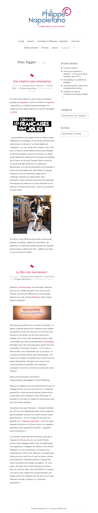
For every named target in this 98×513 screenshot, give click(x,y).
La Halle (13, 112)
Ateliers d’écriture (31, 47)
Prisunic (23, 440)
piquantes (25, 102)
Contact (55, 47)
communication (24, 287)
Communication (28, 86)
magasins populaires (30, 421)
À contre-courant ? (70, 68)
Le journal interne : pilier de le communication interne (75, 86)
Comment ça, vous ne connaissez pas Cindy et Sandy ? (75, 94)
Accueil (21, 41)
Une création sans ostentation (32, 81)
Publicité (39, 86)
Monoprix (36, 297)
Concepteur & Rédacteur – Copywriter (53, 41)
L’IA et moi (75, 41)
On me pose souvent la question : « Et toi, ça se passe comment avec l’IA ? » (75, 74)
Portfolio (45, 47)
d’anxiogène (49, 341)
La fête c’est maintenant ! (32, 272)
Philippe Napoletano (28, 88)
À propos (30, 41)
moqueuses (49, 102)
